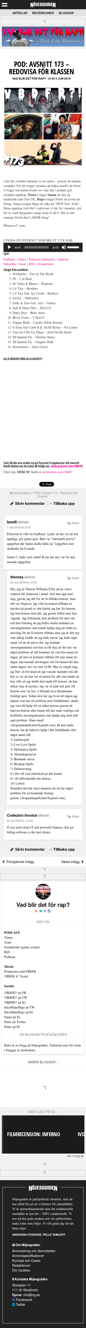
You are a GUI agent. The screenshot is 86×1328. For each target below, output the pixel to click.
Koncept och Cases (26, 1260)
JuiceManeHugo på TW (19, 1007)
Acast (22, 264)
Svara (75, 523)
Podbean (8, 259)
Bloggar (66, 13)
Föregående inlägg (19, 861)
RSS (32, 264)
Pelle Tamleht (54, 1234)
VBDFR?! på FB (15, 992)
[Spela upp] (9, 247)
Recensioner (43, 13)
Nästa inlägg (71, 861)
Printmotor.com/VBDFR (20, 971)
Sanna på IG (12, 1017)
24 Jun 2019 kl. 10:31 (23, 582)
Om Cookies (21, 1270)
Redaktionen (21, 1265)
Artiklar (19, 13)
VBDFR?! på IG (14, 1002)
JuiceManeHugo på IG (18, 1012)
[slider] (73, 247)
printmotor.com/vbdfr (57, 472)
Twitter (20, 1304)
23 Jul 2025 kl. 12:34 (20, 820)
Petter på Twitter (15, 1022)
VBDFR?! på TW (15, 997)
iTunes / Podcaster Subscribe (36, 259)
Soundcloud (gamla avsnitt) (22, 947)
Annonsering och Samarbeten (33, 1250)
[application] (43, 247)
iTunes (8, 937)
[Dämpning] (63, 247)
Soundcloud (45, 264)
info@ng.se (31, 1294)
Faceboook (23, 1299)
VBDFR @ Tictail (16, 976)
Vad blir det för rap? (29, 78)
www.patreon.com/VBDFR (66, 466)
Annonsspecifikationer (28, 1255)
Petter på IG (12, 1026)
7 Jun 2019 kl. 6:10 (19, 527)
